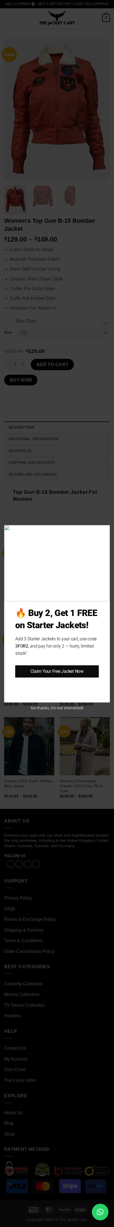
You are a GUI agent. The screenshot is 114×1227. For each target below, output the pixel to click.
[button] (100, 1212)
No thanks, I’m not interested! (57, 707)
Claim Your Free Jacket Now (57, 671)
